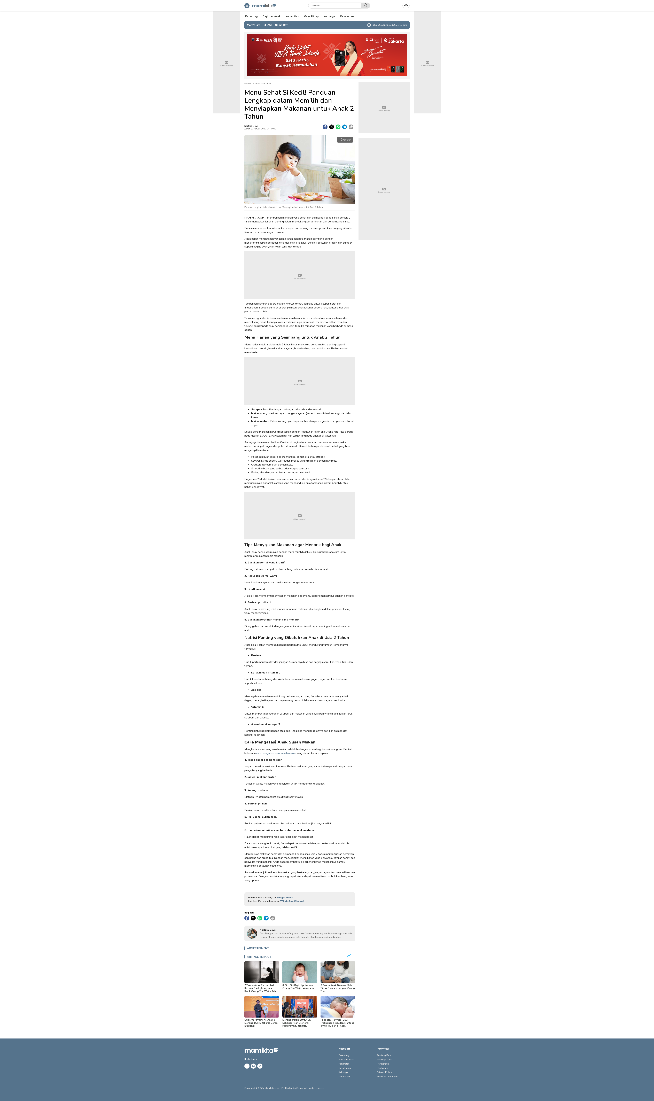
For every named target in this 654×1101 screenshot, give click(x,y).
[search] (365, 6)
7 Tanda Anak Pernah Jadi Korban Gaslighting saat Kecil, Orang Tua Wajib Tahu (260, 988)
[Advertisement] (299, 275)
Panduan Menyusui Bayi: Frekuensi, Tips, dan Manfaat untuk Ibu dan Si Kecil (337, 1022)
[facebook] (325, 127)
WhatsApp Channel (292, 901)
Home (247, 83)
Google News (284, 897)
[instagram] (259, 1066)
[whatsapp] (338, 127)
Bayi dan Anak (263, 83)
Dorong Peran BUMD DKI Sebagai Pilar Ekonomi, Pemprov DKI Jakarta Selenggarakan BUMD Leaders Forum (297, 1025)
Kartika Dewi (251, 126)
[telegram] (344, 127)
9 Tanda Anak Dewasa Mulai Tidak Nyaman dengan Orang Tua (338, 988)
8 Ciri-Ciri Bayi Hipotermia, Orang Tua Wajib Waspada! (298, 987)
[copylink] (351, 127)
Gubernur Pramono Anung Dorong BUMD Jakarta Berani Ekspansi (261, 1022)
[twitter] (331, 127)
